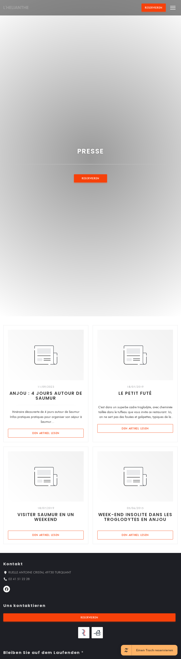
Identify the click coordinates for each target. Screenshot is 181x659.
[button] (173, 8)
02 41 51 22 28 (19, 579)
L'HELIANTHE (16, 7)
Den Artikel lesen (58, 433)
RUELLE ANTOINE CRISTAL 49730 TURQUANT (39, 572)
